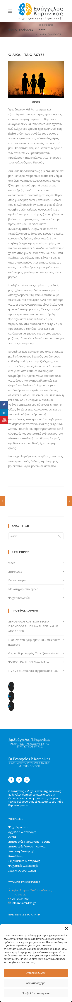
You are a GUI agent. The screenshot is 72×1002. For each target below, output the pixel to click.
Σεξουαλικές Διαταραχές (24, 861)
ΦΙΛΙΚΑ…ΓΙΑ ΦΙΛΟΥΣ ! (50, 34)
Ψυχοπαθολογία (19, 597)
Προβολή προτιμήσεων (36, 993)
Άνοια (12, 837)
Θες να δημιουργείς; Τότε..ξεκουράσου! (33, 653)
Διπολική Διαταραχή (21, 851)
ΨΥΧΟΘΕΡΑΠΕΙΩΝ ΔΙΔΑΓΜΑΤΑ (28, 662)
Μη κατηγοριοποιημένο (23, 589)
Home (42, 29)
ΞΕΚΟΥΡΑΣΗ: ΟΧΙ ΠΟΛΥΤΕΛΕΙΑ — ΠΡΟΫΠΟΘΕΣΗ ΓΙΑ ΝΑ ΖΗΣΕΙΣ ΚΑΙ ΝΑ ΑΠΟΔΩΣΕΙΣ (33, 626)
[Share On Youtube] (4, 420)
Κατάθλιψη (15, 856)
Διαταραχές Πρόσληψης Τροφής (29, 841)
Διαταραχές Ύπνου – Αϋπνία (26, 846)
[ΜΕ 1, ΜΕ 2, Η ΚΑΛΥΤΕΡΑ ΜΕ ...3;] (69, 501)
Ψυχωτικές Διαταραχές (23, 865)
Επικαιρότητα (17, 580)
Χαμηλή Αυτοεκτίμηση (22, 870)
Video (12, 563)
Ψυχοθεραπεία (18, 827)
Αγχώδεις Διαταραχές (22, 832)
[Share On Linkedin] (4, 413)
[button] (66, 928)
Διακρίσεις (15, 571)
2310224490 (20, 898)
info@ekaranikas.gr (24, 903)
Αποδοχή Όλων (36, 972)
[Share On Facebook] (4, 405)
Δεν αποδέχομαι (36, 983)
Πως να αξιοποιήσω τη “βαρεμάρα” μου (33, 671)
